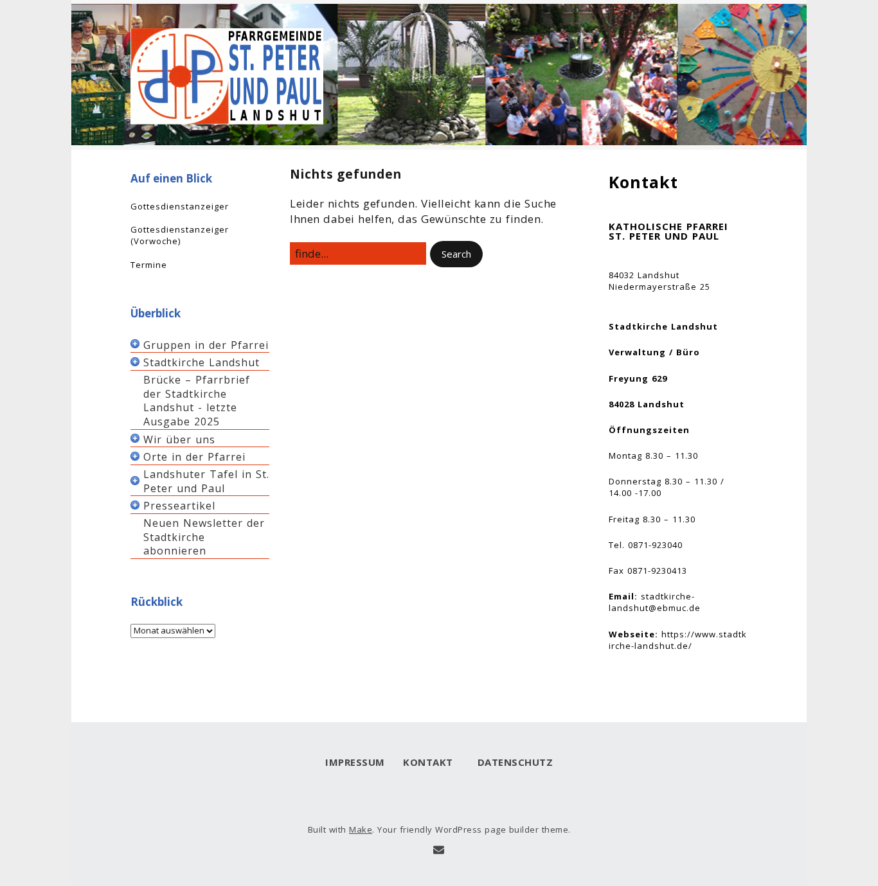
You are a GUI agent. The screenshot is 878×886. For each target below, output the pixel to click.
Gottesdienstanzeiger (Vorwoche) (179, 235)
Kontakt (428, 762)
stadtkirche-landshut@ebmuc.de (655, 602)
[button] (456, 254)
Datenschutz (512, 762)
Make (360, 829)
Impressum (355, 762)
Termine (148, 264)
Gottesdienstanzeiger (179, 206)
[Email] (438, 850)
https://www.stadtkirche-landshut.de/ (678, 639)
